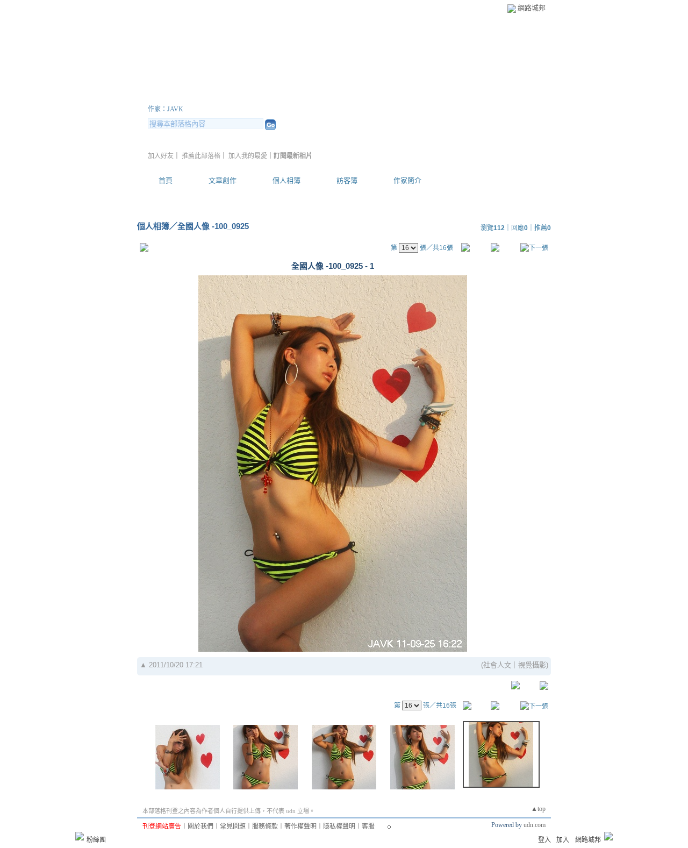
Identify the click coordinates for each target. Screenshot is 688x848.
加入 (562, 840)
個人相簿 (286, 180)
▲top (538, 809)
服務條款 (265, 826)
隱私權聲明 (339, 826)
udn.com (535, 825)
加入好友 (161, 156)
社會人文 (497, 665)
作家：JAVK (165, 109)
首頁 (166, 180)
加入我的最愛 (247, 156)
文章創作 (222, 180)
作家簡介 (407, 180)
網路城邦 (532, 8)
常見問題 (233, 826)
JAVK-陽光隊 (195, 96)
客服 (368, 826)
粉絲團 (96, 840)
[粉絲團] (79, 836)
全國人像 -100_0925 (213, 226)
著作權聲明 (300, 826)
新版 (284, 96)
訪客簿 (346, 180)
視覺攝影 (532, 665)
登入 (544, 840)
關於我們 (200, 826)
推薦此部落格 (201, 156)
